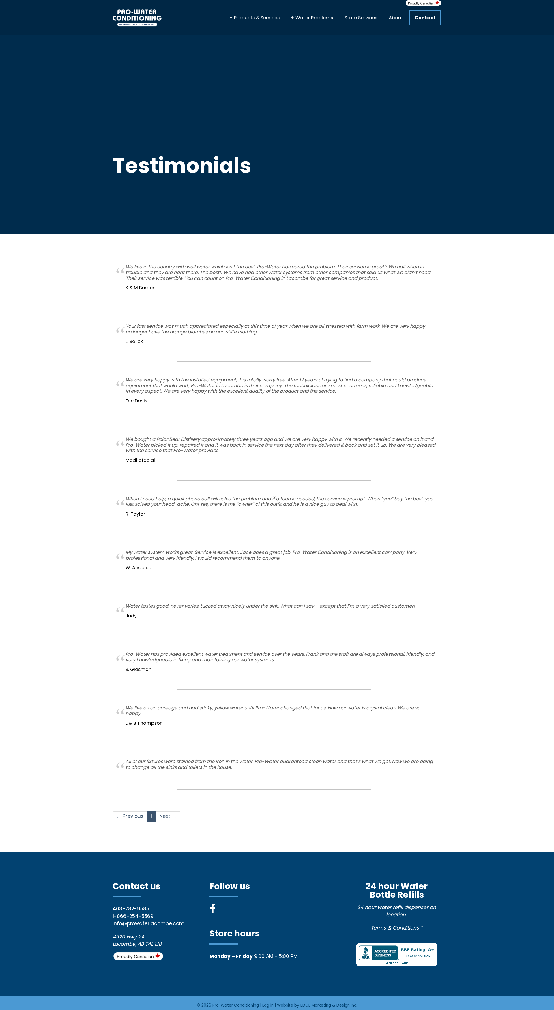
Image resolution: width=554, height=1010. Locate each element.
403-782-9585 (131, 909)
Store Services (361, 18)
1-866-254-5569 (133, 917)
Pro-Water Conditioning (235, 1005)
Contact (425, 18)
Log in (268, 1005)
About (396, 18)
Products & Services (257, 18)
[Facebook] (212, 910)
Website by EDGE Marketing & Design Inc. (317, 1005)
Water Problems (314, 18)
